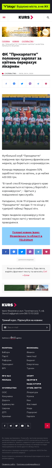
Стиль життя (34, 388)
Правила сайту (8, 464)
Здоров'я (32, 380)
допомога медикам (25, 259)
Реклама (6, 380)
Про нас (6, 376)
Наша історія (34, 384)
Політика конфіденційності (28, 464)
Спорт (30, 376)
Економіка (32, 348)
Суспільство (10, 73)
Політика (7, 348)
